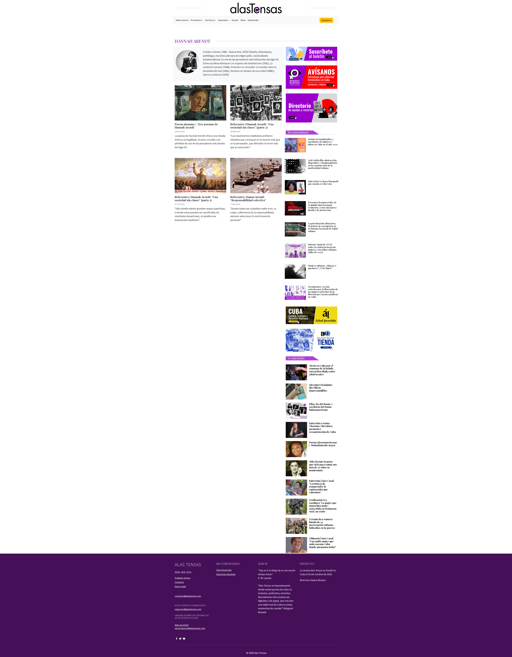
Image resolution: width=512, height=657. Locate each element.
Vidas (242, 20)
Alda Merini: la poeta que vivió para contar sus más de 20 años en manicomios (323, 466)
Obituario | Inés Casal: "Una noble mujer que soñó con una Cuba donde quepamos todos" (322, 543)
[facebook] (176, 638)
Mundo (235, 20)
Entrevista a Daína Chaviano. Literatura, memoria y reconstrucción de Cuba (322, 427)
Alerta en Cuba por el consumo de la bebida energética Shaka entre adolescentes (322, 370)
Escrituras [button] (210, 20)
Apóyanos (326, 20)
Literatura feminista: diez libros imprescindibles (320, 388)
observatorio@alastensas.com (190, 628)
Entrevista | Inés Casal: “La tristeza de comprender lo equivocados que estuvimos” (321, 486)
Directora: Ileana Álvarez (313, 580)
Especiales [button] (223, 20)
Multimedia (253, 20)
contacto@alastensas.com (188, 596)
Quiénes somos (182, 578)
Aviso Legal (180, 586)
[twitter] (180, 638)
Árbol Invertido (224, 570)
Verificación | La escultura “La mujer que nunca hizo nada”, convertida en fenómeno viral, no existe (322, 506)
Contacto (179, 582)
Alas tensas (188, 564)
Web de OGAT (182, 625)
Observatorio (182, 20)
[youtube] (184, 638)
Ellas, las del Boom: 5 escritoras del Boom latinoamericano (320, 407)
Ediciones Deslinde (225, 574)
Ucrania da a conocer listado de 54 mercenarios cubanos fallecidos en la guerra (322, 523)
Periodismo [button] (196, 20)
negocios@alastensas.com (188, 609)
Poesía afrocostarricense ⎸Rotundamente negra (323, 444)
